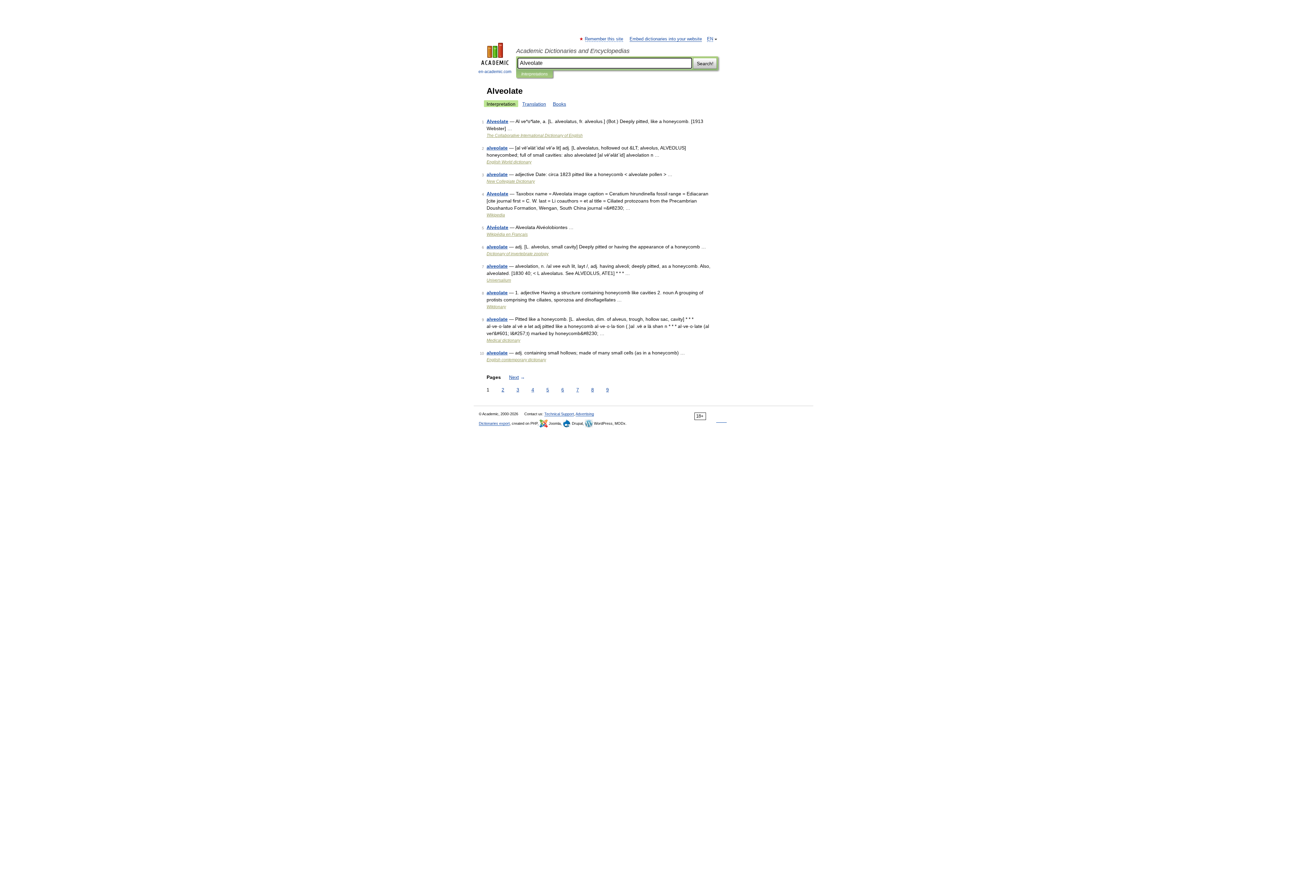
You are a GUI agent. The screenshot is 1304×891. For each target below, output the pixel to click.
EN (710, 39)
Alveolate (497, 121)
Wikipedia (496, 215)
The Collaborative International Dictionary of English (535, 135)
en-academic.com (494, 71)
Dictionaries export (494, 423)
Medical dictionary (503, 340)
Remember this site (604, 39)
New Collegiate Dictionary (511, 181)
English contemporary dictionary (516, 359)
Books (559, 104)
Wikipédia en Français (507, 234)
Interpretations (534, 74)
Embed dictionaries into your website (666, 39)
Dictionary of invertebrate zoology (517, 253)
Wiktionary (496, 306)
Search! (705, 63)
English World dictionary (509, 162)
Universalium (499, 280)
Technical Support (559, 414)
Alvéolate (497, 227)
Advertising (585, 414)
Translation (534, 104)
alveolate (497, 148)
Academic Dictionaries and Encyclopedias (573, 51)
